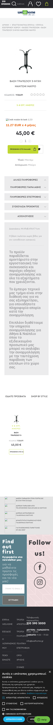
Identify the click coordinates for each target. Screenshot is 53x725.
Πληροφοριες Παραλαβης (25, 187)
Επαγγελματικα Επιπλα (23, 25)
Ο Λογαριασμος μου (9, 643)
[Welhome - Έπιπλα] (26, 13)
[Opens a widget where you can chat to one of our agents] (42, 720)
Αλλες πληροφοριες (25, 180)
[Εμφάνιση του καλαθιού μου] (47, 3)
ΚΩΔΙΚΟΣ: (9, 95)
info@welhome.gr (34, 641)
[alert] (26, 697)
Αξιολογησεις (26, 216)
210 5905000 (5, 2)
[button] (26, 713)
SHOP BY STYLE (39, 396)
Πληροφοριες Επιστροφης (25, 197)
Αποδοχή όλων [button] (14, 719)
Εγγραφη (13, 600)
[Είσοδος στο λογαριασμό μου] (30, 4)
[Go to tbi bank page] (19, 120)
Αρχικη (5, 25)
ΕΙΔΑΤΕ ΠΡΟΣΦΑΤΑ (15, 396)
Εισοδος (6, 632)
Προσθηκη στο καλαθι (17, 452)
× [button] (50, 672)
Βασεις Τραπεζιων (30, 28)
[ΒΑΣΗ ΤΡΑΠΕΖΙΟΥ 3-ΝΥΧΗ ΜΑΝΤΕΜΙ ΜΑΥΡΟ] (16, 419)
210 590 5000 (36, 623)
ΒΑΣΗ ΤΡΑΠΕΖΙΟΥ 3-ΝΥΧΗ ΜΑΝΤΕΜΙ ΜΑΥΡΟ (16, 434)
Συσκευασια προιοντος (25, 206)
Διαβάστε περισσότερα (37, 693)
